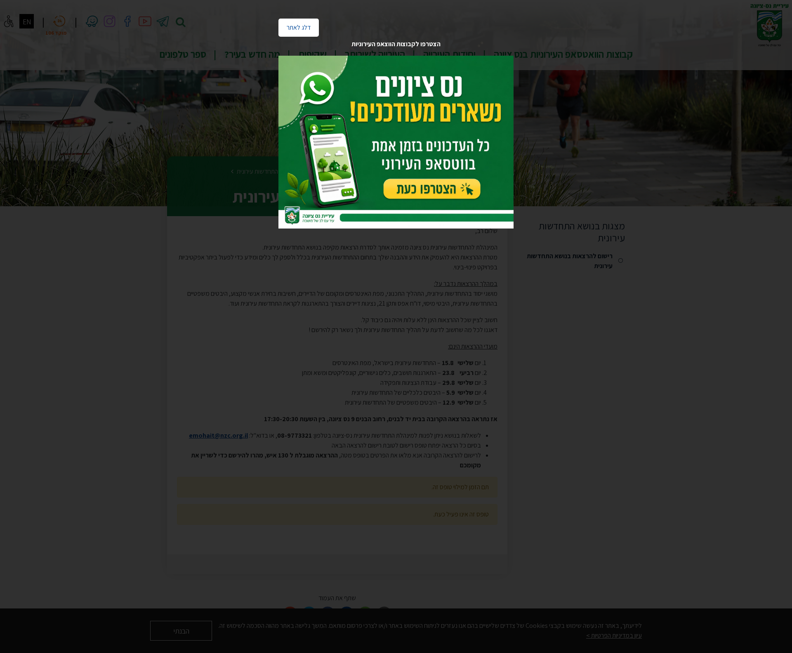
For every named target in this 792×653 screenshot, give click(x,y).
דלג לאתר (294, 25)
